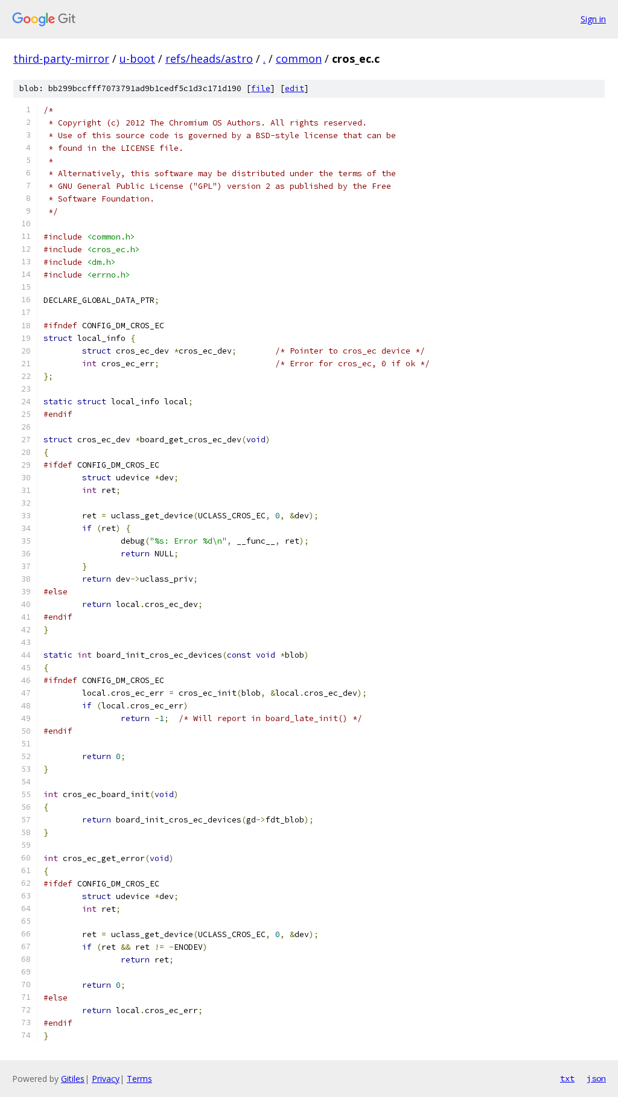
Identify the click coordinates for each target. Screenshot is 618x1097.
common (299, 58)
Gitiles (72, 1078)
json (596, 1078)
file (260, 88)
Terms (139, 1078)
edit (294, 88)
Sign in (593, 19)
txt (567, 1078)
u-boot (137, 58)
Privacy (105, 1078)
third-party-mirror (61, 58)
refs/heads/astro (209, 58)
